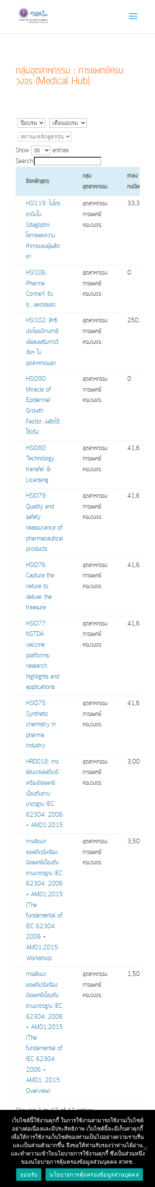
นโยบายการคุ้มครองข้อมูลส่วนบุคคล (94, 1174)
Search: (25, 161)
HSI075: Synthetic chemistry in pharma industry (41, 724)
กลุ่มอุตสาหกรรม (95, 181)
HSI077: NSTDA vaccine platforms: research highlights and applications (42, 656)
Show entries (42, 150)
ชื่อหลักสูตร (37, 181)
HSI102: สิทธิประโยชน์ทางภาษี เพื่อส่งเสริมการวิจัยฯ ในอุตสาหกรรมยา (42, 341)
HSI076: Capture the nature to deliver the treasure (40, 586)
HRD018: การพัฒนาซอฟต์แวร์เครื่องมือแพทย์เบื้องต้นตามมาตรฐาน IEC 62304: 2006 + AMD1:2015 (44, 794)
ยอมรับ (28, 1174)
